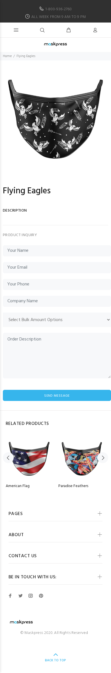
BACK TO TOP (55, 660)
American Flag (18, 486)
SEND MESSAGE (56, 396)
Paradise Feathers (73, 486)
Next (102, 457)
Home (7, 56)
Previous (8, 457)
